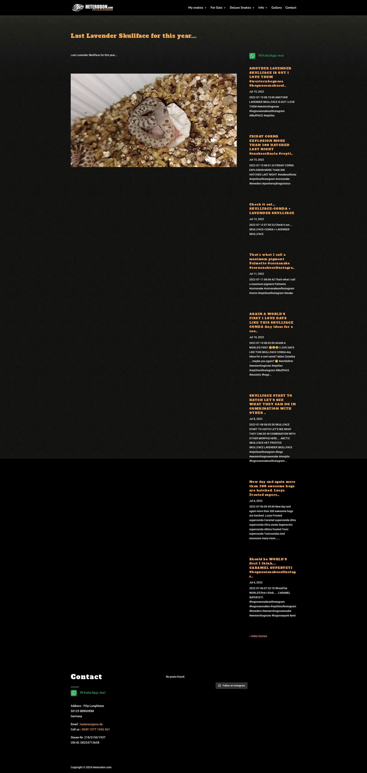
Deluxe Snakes (240, 8)
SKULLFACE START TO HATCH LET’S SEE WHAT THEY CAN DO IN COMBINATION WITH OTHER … (272, 404)
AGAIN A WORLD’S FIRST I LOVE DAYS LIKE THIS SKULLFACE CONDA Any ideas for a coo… (271, 322)
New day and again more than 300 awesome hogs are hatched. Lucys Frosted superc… (272, 488)
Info (261, 8)
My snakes (195, 8)
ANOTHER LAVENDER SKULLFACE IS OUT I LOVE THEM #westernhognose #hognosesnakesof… (270, 77)
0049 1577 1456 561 (96, 729)
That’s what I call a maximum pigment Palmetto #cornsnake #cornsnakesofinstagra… (272, 261)
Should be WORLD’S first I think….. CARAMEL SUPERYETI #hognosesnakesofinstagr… (272, 567)
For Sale (216, 8)
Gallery (276, 8)
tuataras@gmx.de (91, 724)
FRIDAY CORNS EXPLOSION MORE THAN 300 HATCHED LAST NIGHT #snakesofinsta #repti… (271, 145)
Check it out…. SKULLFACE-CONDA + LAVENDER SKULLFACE (271, 208)
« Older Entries (258, 636)
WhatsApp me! (271, 55)
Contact (290, 8)
